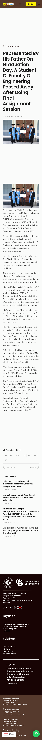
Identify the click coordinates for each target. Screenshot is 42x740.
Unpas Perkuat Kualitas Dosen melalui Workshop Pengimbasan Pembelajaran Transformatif (21, 530)
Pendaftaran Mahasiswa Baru (16, 624)
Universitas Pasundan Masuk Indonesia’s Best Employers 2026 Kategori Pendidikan (18, 484)
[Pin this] (29, 455)
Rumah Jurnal (10, 653)
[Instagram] (5, 607)
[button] (20, 4)
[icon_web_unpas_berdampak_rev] (8, 4)
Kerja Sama (12, 664)
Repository (8, 651)
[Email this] (5, 455)
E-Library (7, 649)
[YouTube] (20, 607)
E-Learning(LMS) (11, 629)
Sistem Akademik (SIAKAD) (15, 626)
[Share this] (11, 455)
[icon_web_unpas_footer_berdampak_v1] (21, 582)
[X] (12, 607)
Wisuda (7, 631)
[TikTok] (16, 607)
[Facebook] (8, 607)
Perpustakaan (10, 647)
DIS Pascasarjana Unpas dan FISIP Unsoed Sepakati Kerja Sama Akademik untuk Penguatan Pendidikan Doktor (20, 674)
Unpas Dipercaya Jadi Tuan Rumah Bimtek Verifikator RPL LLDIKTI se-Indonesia (19, 498)
